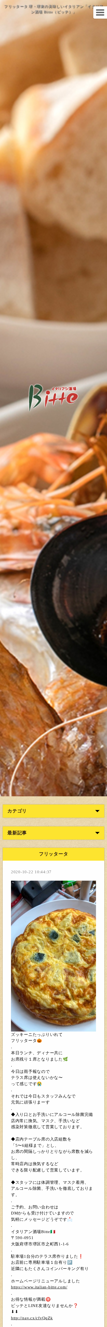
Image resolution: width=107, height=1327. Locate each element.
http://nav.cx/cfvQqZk (32, 1318)
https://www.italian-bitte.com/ (39, 1287)
